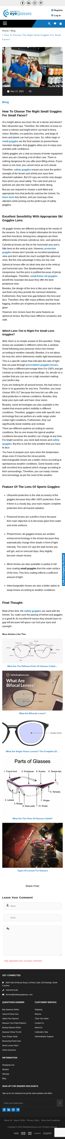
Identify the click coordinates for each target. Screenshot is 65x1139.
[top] (3, 1131)
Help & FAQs (19, 1120)
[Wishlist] (55, 24)
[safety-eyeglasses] (28, 3)
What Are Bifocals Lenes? (32, 713)
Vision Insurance (9, 1050)
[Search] (49, 24)
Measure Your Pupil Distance (14, 1023)
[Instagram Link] (34, 3)
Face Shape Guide (10, 1037)
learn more (8, 197)
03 (30, 91)
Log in (57, 15)
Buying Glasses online (11, 1028)
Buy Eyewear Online (10, 1010)
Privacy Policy (33, 1120)
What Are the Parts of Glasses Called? (33, 818)
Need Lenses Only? (10, 1045)
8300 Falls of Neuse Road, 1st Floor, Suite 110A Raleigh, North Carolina (29, 984)
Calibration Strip (41, 1032)
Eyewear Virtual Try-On (11, 1032)
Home (5, 31)
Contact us (39, 1023)
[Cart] (61, 24)
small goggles (10, 141)
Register (58, 10)
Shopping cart (8, 1065)
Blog (5, 102)
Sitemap (5, 1074)
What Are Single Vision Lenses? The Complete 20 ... (32, 751)
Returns (38, 1014)
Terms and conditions (50, 1120)
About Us (38, 1028)
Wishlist (5, 1069)
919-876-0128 (12, 990)
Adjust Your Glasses (10, 1019)
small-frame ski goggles (43, 276)
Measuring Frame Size (11, 1041)
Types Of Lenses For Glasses (32, 870)
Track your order (42, 1019)
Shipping (38, 1010)
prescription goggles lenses (42, 365)
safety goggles (22, 169)
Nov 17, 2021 (17, 91)
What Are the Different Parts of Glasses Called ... (32, 666)
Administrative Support (44, 1037)
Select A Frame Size (10, 1014)
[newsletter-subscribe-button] (60, 1103)
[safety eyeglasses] (22, 3)
